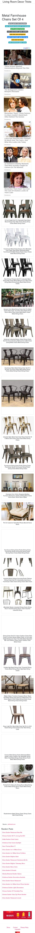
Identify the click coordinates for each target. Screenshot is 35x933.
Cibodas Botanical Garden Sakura (11, 874)
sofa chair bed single (17, 40)
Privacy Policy (24, 927)
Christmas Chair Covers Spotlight (11, 843)
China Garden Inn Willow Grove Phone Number (15, 884)
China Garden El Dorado (9, 870)
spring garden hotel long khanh (17, 23)
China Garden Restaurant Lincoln (11, 898)
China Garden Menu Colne (9, 867)
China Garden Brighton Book (10, 856)
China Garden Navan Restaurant (11, 881)
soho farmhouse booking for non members (18, 26)
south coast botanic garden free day (17, 37)
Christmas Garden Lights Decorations (13, 887)
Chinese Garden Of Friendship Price (12, 891)
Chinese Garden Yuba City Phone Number (14, 894)
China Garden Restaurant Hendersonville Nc (14, 860)
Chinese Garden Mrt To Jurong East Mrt (13, 836)
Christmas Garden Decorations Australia (13, 877)
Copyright (17, 929)
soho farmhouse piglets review (17, 42)
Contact (15, 927)
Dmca (8, 927)
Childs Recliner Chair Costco (10, 839)
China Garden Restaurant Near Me (12, 832)
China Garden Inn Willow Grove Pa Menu (14, 853)
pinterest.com (11, 824)
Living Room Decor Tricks (17, 1)
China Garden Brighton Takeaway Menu (13, 863)
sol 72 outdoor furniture (17, 29)
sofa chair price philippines (17, 34)
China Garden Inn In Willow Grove (12, 850)
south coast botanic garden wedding (17, 31)
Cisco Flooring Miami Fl (9, 846)
